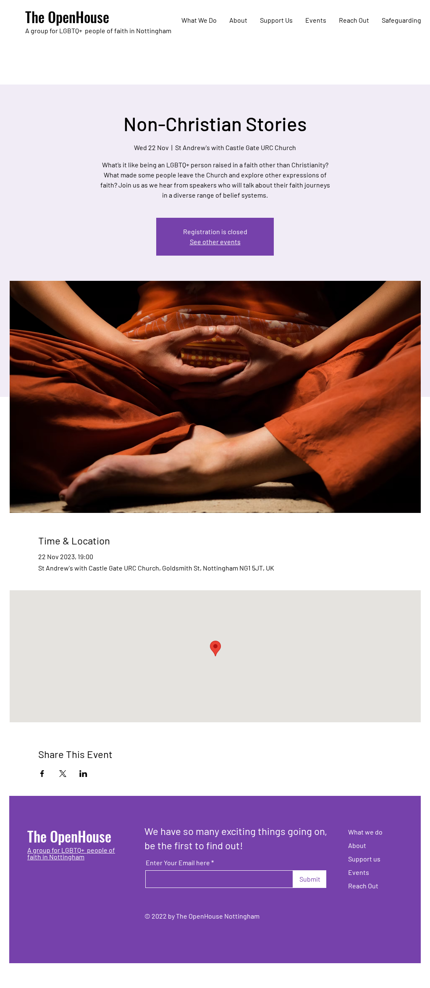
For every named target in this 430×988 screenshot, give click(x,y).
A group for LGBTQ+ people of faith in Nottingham (71, 853)
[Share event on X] (63, 773)
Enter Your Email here (178, 862)
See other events (215, 242)
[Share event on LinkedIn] (83, 773)
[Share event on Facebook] (42, 773)
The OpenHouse (67, 16)
